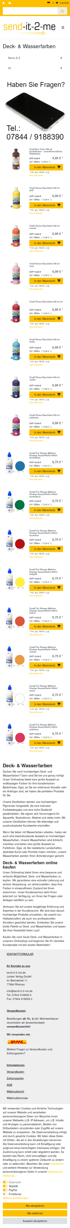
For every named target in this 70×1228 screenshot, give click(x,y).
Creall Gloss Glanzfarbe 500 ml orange (44, 227)
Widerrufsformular (17, 1098)
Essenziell (15, 1182)
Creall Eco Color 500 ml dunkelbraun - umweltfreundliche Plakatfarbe (45, 151)
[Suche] (62, 11)
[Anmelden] (4, 3)
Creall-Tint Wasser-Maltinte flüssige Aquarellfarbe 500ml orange (43, 649)
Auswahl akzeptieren (35, 1221)
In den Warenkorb (44, 167)
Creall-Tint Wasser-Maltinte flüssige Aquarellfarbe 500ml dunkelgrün (43, 494)
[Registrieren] (10, 3)
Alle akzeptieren (35, 1205)
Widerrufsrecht (15, 1091)
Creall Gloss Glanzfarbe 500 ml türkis (44, 340)
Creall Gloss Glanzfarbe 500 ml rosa (44, 264)
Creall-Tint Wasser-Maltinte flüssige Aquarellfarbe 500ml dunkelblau (43, 455)
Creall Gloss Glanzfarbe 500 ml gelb (44, 189)
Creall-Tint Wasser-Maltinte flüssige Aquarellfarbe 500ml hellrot (43, 610)
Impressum (57, 1164)
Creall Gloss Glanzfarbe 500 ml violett (44, 378)
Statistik (13, 1186)
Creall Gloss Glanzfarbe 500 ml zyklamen (44, 416)
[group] (16, 159)
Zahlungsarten (15, 1078)
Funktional (15, 1194)
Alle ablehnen (35, 1213)
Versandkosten (36, 175)
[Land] (48, 3)
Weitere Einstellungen (16, 1198)
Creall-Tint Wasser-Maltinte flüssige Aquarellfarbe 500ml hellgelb (43, 571)
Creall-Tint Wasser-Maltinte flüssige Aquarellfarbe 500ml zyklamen (43, 726)
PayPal (13, 1190)
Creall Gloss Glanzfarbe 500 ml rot (46, 301)
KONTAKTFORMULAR (20, 954)
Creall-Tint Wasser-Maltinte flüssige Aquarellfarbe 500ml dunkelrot (43, 532)
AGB (9, 1085)
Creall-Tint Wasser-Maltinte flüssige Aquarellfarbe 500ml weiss (43, 688)
